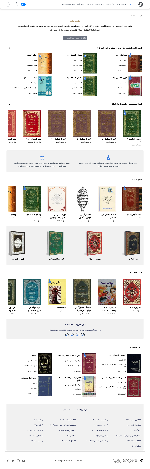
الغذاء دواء (61, 307)
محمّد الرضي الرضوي (85, 313)
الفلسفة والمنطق (32, 360)
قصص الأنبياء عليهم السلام (113, 378)
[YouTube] (23, 460)
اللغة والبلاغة (33, 60)
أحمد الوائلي (63, 310)
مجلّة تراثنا (34, 83)
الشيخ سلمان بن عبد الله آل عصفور (72, 365)
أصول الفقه (76, 4)
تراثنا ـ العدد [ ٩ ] (30, 78)
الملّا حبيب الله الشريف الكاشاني (35, 143)
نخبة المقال (33, 139)
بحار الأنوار (121, 55)
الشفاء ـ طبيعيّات (117, 355)
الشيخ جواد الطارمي (86, 220)
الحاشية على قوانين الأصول (83, 217)
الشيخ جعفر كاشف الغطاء (59, 220)
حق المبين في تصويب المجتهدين (58, 216)
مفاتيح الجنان (95, 259)
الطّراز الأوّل (108, 139)
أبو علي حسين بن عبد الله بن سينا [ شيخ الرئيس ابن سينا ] (112, 365)
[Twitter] (13, 460)
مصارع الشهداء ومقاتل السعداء (69, 355)
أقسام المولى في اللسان (108, 216)
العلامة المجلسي (122, 65)
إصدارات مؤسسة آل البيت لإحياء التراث (126, 104)
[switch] (23, 4)
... (59, 4)
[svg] (141, 15)
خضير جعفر (34, 388)
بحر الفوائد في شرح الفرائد (33, 308)
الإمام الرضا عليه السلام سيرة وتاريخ (70, 379)
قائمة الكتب (121, 4)
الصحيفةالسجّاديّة (56, 259)
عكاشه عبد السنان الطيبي (109, 313)
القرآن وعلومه (110, 4)
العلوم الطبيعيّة (122, 360)
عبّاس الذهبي (78, 389)
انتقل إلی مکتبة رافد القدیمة (76, 38)
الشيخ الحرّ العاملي (77, 65)
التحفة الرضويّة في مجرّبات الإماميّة (83, 308)
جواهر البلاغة (32, 55)
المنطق (34, 355)
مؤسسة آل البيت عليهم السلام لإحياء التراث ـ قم (24, 87)
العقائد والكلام (89, 4)
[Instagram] (18, 460)
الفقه (82, 4)
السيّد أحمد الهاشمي (31, 65)
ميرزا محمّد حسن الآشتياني (34, 313)
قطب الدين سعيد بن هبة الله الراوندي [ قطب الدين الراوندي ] (112, 388)
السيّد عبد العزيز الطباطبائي (9, 313)
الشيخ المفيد (113, 220)
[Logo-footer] (125, 460)
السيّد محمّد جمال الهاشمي (120, 87)
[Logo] (142, 460)
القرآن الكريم (18, 259)
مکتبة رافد (132, 4)
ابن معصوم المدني (111, 142)
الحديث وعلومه (100, 4)
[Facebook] (7, 460)
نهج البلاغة (133, 259)
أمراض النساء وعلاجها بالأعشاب (108, 308)
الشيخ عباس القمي (136, 310)
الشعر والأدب (123, 83)
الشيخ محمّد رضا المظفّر (30, 365)
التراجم (35, 383)
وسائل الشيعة (74, 55)
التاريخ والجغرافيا (66, 4)
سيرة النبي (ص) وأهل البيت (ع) (73, 360)
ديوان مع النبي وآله (120, 78)
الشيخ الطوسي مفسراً (28, 378)
